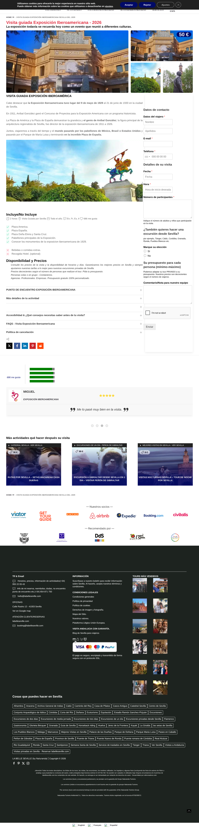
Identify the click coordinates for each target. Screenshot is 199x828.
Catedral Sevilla (138, 706)
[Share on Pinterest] (33, 346)
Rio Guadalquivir (22, 745)
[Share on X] (9, 346)
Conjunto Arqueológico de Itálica (30, 712)
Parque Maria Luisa (146, 732)
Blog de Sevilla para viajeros (86, 633)
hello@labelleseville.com (29, 596)
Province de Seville (64, 738)
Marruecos (53, 732)
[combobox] (147, 156)
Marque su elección (155, 247)
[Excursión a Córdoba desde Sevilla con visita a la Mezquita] (157, 626)
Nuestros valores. (81, 618)
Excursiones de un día (112, 719)
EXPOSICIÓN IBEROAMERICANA (41, 399)
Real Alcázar (161, 738)
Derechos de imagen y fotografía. (88, 610)
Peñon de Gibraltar (23, 738)
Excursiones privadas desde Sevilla (143, 719)
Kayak (134, 725)
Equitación (106, 712)
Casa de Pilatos (102, 706)
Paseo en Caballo (167, 732)
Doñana (80, 712)
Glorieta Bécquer (37, 725)
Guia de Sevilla (68, 725)
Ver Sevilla (157, 745)
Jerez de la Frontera (118, 725)
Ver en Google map (21, 611)
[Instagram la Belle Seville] (28, 763)
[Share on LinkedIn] (25, 346)
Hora (147, 184)
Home (9, 17)
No (149, 256)
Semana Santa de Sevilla (83, 745)
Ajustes (166, 5)
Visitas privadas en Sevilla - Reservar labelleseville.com (41, 751)
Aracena (30, 706)
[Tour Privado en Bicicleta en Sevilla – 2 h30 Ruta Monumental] (136, 647)
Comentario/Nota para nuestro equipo (165, 283)
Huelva (101, 725)
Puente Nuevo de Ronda (109, 738)
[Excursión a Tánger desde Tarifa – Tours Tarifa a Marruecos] (157, 585)
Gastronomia (20, 725)
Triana (146, 745)
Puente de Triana (85, 738)
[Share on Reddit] (40, 346)
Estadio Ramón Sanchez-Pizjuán (130, 712)
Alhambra (18, 706)
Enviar (149, 326)
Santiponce (62, 745)
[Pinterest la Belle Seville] (19, 763)
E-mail (148, 138)
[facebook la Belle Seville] (14, 763)
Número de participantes (158, 197)
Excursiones (156, 712)
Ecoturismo (92, 712)
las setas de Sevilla (162, 725)
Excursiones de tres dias (86, 719)
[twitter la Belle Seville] (24, 763)
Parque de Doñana (124, 732)
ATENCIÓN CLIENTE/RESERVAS (28, 617)
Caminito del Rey (83, 706)
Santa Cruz (48, 745)
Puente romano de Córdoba (138, 738)
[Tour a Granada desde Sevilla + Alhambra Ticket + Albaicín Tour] (136, 585)
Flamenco (169, 719)
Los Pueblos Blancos (24, 732)
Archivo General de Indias (50, 706)
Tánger (136, 745)
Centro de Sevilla (157, 706)
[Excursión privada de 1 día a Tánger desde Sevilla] (136, 687)
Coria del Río (66, 712)
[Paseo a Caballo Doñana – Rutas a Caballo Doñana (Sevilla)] (157, 687)
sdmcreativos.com (150, 775)
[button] (189, 810)
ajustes (109, 6)
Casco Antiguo (120, 706)
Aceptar (129, 5)
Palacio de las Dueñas (100, 732)
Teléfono (149, 151)
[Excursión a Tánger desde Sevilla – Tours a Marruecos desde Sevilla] (136, 626)
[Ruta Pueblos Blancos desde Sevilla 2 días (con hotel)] (157, 606)
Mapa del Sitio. (80, 614)
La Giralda (145, 725)
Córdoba (53, 712)
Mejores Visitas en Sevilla (74, 732)
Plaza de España (43, 738)
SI (149, 251)
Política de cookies (81, 605)
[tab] (92, 425)
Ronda (36, 745)
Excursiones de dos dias (26, 719)
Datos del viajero (154, 116)
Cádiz (69, 706)
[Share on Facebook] (17, 346)
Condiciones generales (83, 597)
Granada (53, 725)
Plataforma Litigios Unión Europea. (89, 623)
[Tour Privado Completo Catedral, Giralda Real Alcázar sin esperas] (136, 606)
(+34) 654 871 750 (43, 591)
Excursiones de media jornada (56, 719)
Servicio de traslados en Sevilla (114, 745)
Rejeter (147, 5)
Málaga (41, 732)
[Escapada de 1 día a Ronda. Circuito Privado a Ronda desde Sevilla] (136, 667)
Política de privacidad (83, 601)
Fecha (147, 171)
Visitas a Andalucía (174, 745)
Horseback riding (87, 725)
